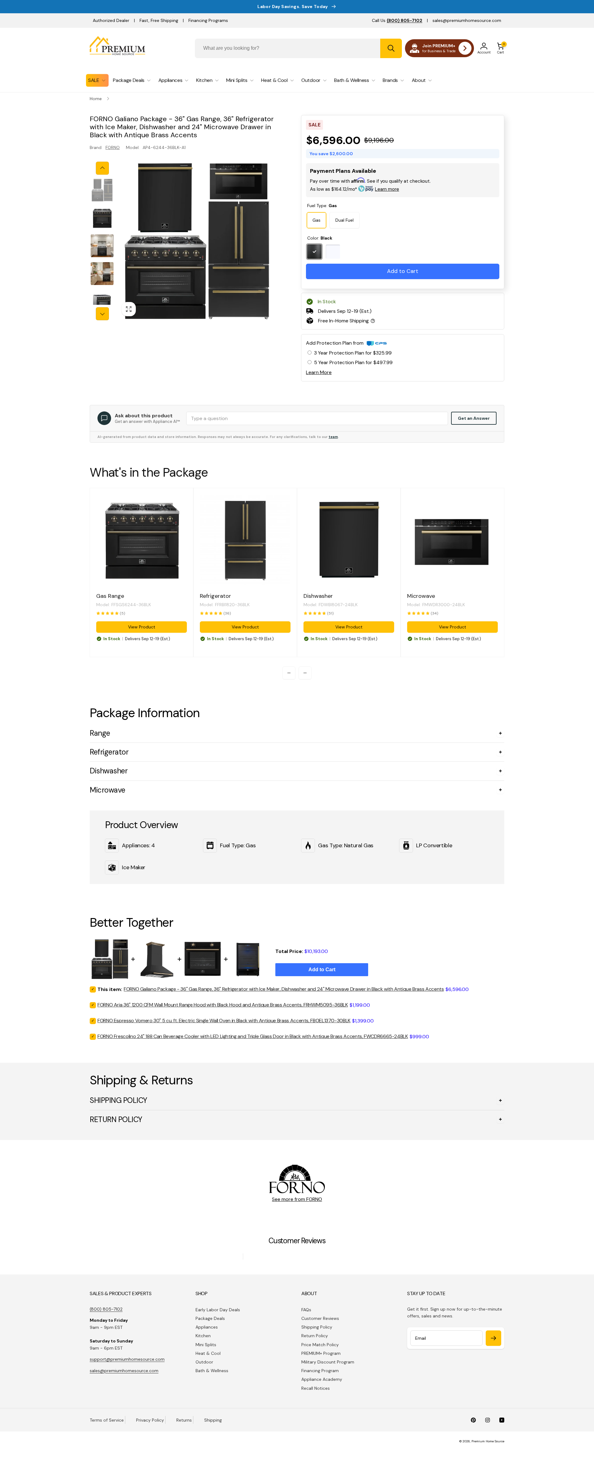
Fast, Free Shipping (159, 20)
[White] (333, 252)
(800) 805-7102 (106, 1309)
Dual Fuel (344, 220)
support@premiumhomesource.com (127, 1359)
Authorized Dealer (111, 20)
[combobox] (298, 48)
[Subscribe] (493, 1338)
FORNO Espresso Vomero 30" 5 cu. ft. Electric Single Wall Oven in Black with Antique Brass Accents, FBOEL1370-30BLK (224, 1020)
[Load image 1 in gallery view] (102, 190)
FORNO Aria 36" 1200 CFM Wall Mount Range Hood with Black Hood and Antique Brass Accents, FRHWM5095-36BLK (222, 1005)
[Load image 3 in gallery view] (102, 245)
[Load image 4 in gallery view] (102, 273)
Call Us (397, 20)
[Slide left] (102, 168)
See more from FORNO (297, 1199)
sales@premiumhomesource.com (467, 20)
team (333, 437)
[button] (500, 48)
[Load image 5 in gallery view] (102, 301)
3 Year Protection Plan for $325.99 (353, 353)
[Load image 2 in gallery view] (102, 218)
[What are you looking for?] (391, 48)
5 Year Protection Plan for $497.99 (353, 362)
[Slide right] (102, 313)
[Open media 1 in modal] (197, 241)
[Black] (314, 252)
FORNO (112, 147)
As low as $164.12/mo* (354, 189)
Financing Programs (208, 20)
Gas (316, 220)
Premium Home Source (487, 1441)
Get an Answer (474, 418)
